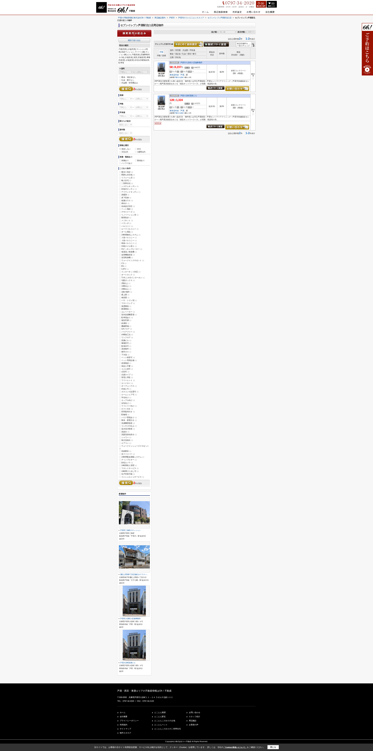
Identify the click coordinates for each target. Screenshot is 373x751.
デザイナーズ (128, 212)
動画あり (141, 160)
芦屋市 (176, 77)
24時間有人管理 (129, 465)
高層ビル (126, 340)
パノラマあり (126, 163)
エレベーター (128, 312)
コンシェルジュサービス (132, 477)
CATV (124, 269)
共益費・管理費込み (129, 83)
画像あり (125, 160)
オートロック (128, 275)
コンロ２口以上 (129, 426)
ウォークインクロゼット (132, 260)
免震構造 (126, 306)
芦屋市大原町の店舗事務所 (191, 62)
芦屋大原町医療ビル (188, 96)
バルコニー (127, 226)
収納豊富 (126, 451)
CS (123, 263)
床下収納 (126, 198)
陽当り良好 (127, 172)
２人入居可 (127, 369)
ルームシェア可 (129, 394)
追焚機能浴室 (128, 255)
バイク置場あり (129, 417)
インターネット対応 (130, 272)
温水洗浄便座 (128, 429)
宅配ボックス (128, 280)
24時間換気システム (130, 235)
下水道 (125, 355)
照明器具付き (128, 412)
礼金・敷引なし (127, 80)
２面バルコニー (129, 237)
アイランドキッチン (130, 192)
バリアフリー (128, 332)
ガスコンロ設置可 (129, 392)
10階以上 (126, 286)
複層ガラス (127, 200)
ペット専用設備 (129, 360)
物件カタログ (125, 733)
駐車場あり (127, 317)
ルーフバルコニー (129, 229)
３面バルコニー (129, 240)
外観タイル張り (129, 246)
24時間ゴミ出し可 (129, 471)
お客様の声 (193, 725)
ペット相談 (127, 209)
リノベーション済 (129, 215)
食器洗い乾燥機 (129, 252)
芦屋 (182, 75)
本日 (139, 149)
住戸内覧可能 (128, 474)
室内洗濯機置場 (129, 315)
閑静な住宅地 (128, 175)
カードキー (127, 383)
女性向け (126, 403)
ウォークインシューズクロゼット (134, 447)
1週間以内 (141, 152)
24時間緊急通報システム (132, 457)
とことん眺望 (160, 712)
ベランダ (126, 223)
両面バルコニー (129, 243)
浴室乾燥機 (127, 257)
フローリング (128, 303)
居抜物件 (126, 349)
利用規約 (123, 725)
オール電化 (127, 232)
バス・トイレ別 (129, 300)
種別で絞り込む (134, 40)
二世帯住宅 (127, 183)
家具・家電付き (129, 420)
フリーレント (128, 380)
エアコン (126, 443)
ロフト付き (127, 409)
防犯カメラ (127, 463)
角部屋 (125, 297)
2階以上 (125, 283)
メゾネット (127, 220)
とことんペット (161, 725)
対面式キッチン (129, 189)
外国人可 (126, 389)
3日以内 (125, 152)
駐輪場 (125, 414)
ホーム (122, 712)
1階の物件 (126, 292)
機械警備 (126, 326)
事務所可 (126, 343)
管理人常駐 (127, 377)
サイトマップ (125, 729)
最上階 (125, 295)
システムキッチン (129, 186)
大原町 (181, 77)
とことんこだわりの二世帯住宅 (167, 729)
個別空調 (126, 320)
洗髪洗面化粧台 (129, 434)
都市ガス (126, 352)
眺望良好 (126, 217)
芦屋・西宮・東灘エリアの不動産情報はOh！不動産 (144, 691)
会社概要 (123, 716)
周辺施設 (192, 721)
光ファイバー (128, 454)
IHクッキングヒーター (131, 249)
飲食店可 (126, 346)
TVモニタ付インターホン (132, 278)
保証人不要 (127, 366)
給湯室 (125, 323)
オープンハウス (129, 386)
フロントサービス (129, 468)
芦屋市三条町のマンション (130, 530)
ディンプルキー (129, 460)
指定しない (126, 149)
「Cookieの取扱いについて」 (235, 747)
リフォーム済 (128, 178)
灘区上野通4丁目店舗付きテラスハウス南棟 (136, 574)
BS (123, 266)
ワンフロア (127, 337)
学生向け (126, 397)
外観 (161, 52)
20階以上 (126, 289)
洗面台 (125, 432)
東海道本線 (174, 75)
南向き (125, 203)
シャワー (126, 437)
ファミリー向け (129, 406)
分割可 (125, 372)
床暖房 (125, 195)
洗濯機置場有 (128, 423)
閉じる (273, 747)
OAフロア (126, 329)
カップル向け (128, 400)
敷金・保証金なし (128, 77)
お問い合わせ (194, 712)
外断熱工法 (127, 334)
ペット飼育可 (128, 357)
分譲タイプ (127, 375)
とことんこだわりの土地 (164, 721)
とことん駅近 (160, 716)
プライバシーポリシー (129, 721)
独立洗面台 (127, 440)
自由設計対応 (128, 206)
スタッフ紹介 (194, 716)
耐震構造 (126, 309)
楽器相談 (126, 363)
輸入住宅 (126, 180)
